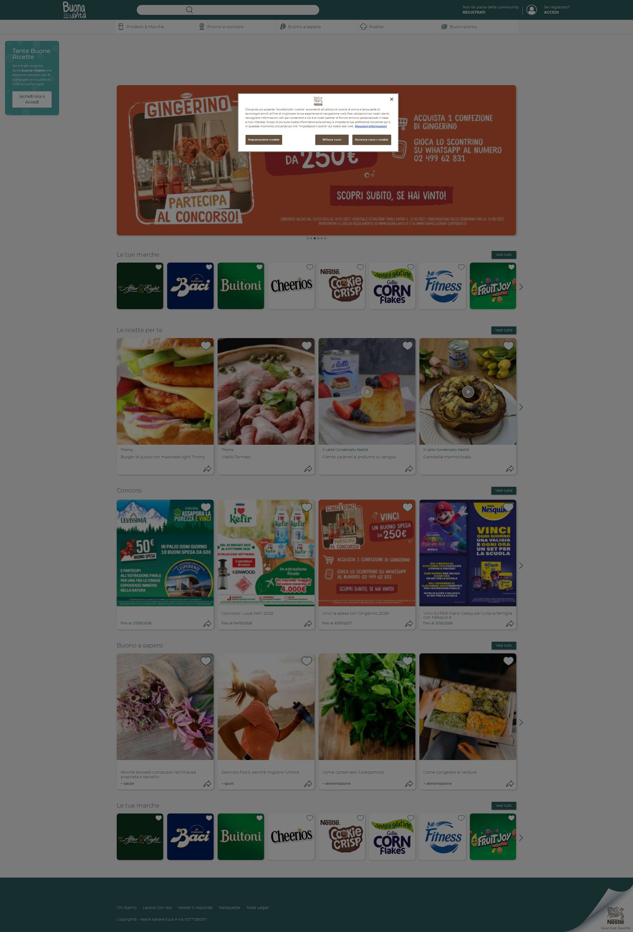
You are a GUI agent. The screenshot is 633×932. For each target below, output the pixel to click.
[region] (318, 122)
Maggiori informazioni (371, 126)
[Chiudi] (391, 99)
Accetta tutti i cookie (371, 139)
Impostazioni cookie (264, 139)
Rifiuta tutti (332, 139)
